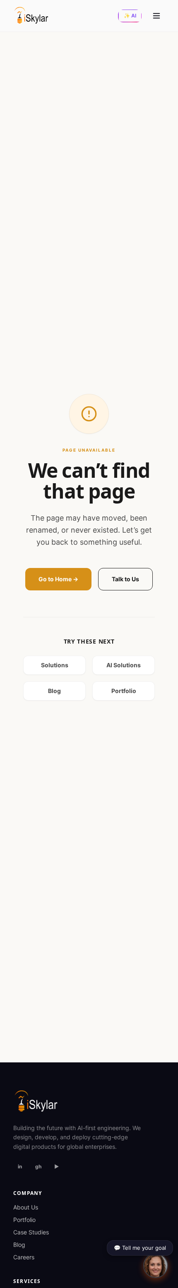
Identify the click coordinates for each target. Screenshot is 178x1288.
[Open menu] (156, 15)
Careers (23, 1257)
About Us (25, 1207)
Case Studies (31, 1232)
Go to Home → (58, 579)
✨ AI (130, 15)
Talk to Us (125, 579)
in (20, 1166)
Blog (54, 690)
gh (38, 1166)
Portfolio (123, 690)
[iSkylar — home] (31, 16)
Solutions (54, 665)
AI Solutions (123, 665)
